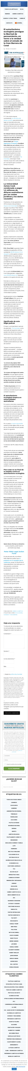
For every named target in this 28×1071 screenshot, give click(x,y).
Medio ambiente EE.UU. (14, 895)
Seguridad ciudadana (14, 900)
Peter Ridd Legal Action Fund (14, 552)
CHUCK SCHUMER (14, 935)
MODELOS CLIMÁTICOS (14, 1056)
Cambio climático (17, 611)
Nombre (6, 651)
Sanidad (14, 883)
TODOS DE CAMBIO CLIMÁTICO (14, 990)
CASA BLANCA (14, 805)
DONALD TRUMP (14, 923)
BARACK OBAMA (14, 958)
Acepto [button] (14, 1069)
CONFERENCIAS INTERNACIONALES (14, 1004)
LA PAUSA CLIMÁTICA (14, 1047)
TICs (14, 869)
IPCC (14, 1001)
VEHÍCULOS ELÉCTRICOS (14, 1036)
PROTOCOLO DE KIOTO (14, 992)
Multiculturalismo (14, 851)
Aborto (14, 831)
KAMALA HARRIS (14, 947)
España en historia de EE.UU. (14, 860)
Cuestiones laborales (14, 866)
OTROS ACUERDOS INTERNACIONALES (14, 998)
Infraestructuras (14, 874)
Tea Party (14, 918)
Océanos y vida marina (10, 614)
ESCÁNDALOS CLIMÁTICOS (14, 1013)
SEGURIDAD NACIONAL (14, 825)
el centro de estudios (17, 423)
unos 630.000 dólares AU (10, 275)
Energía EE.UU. (14, 889)
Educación (14, 886)
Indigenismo (14, 840)
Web (5, 666)
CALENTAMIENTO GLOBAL (14, 1042)
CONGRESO (14, 802)
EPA (14, 897)
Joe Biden (14, 944)
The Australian (16, 328)
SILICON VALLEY (14, 871)
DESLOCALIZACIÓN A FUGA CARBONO (14, 987)
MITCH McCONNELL (14, 932)
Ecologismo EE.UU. (14, 854)
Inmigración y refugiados (14, 880)
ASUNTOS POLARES (14, 1021)
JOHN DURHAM (14, 955)
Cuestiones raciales (14, 906)
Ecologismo (19, 613)
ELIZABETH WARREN (14, 949)
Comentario (7, 634)
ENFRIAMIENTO (14, 1044)
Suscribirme (14, 768)
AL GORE (14, 1007)
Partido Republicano (14, 912)
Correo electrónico (9, 659)
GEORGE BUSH (14, 961)
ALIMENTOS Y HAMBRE (14, 1030)
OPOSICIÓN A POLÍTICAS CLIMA (14, 984)
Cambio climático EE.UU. (14, 892)
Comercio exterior (14, 877)
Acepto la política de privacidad (14, 764)
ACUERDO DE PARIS (14, 995)
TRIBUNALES (14, 814)
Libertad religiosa (14, 834)
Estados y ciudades (14, 903)
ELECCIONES (14, 819)
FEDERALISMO (14, 817)
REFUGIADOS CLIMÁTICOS (14, 1018)
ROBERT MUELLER (14, 952)
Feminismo (14, 848)
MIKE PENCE (14, 926)
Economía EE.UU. (14, 863)
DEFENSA (14, 828)
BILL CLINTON (14, 964)
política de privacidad (16, 674)
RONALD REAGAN (14, 967)
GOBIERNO (14, 808)
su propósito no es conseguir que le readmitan (13, 560)
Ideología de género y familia (14, 843)
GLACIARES (14, 1024)
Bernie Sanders (14, 941)
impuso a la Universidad (10, 206)
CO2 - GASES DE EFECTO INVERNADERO (14, 1010)
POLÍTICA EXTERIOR (14, 822)
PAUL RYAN (14, 929)
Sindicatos (14, 909)
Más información (20, 1066)
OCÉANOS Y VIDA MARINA (14, 1016)
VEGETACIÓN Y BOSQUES (14, 1027)
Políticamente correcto (14, 837)
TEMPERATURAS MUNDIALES (14, 1039)
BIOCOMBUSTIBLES (14, 1033)
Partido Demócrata (14, 915)
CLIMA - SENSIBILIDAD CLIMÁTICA (14, 1050)
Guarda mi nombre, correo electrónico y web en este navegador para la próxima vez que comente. (13, 705)
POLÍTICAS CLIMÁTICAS (14, 981)
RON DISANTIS (14, 921)
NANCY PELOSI (14, 938)
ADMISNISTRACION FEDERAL (14, 811)
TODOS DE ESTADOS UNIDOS (14, 799)
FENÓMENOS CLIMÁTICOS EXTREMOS (14, 1053)
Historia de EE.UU (14, 857)
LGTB (14, 845)
